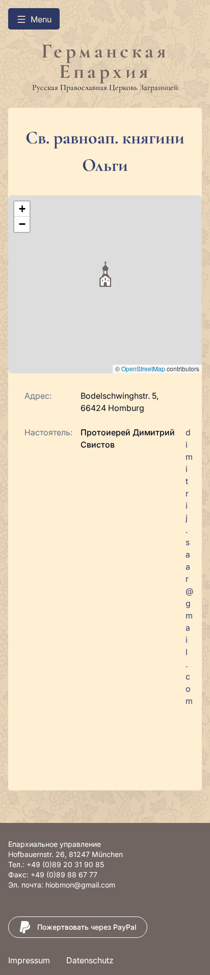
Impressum (29, 960)
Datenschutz (90, 960)
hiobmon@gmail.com (80, 884)
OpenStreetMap (143, 368)
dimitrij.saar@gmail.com (189, 566)
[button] (105, 274)
